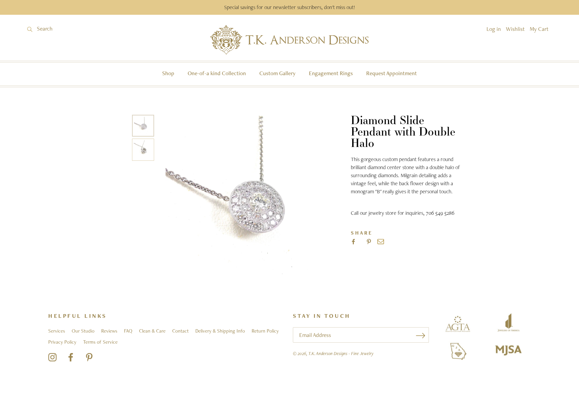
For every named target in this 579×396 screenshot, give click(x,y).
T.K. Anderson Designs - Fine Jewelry (341, 353)
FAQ (128, 331)
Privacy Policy (62, 342)
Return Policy (265, 331)
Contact (180, 331)
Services (56, 331)
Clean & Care (152, 331)
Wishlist (515, 29)
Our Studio (83, 331)
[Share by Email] (380, 241)
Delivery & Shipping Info (220, 331)
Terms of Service (100, 342)
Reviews (109, 331)
